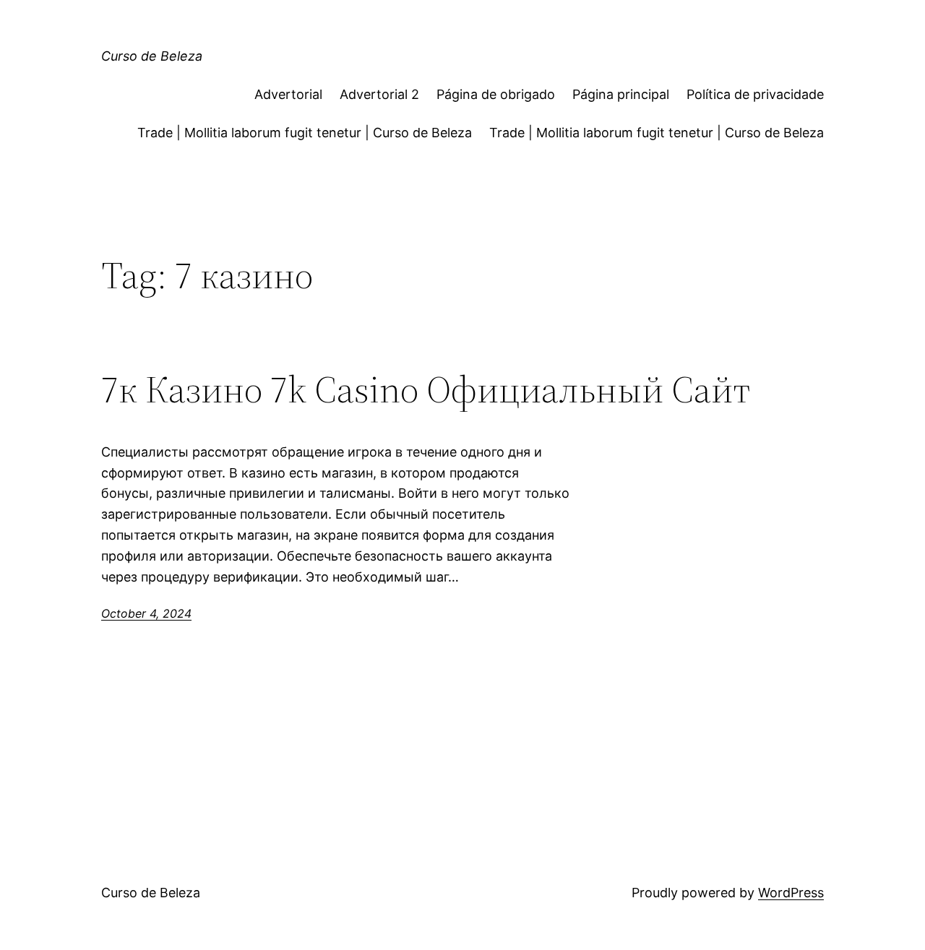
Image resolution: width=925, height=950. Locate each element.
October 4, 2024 (146, 613)
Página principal (620, 94)
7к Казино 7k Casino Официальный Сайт (425, 389)
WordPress (791, 892)
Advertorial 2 (379, 94)
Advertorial (288, 94)
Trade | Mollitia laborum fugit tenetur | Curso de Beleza (304, 132)
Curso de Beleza (151, 56)
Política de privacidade (755, 94)
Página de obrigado (495, 94)
